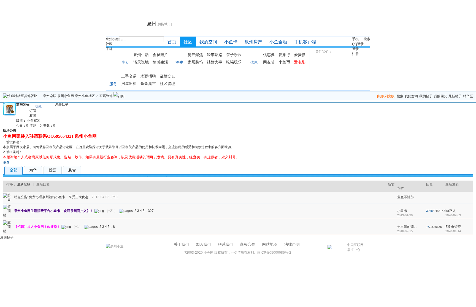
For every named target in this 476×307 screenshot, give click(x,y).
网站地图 (269, 244)
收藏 (38, 106)
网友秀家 (101, 179)
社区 (109, 44)
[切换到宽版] (386, 96)
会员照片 (160, 54)
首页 (171, 42)
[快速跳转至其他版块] (20, 95)
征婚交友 (167, 76)
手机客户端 (305, 42)
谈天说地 (141, 62)
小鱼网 (208, 253)
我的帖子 (425, 96)
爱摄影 (299, 54)
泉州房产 (253, 42)
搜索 (367, 39)
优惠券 (269, 54)
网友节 (269, 62)
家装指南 (44, 179)
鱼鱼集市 (148, 83)
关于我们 (181, 244)
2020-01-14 (453, 231)
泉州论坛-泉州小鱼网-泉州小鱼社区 (69, 96)
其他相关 (157, 179)
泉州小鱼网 (126, 24)
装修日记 (82, 179)
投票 (52, 170)
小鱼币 (284, 62)
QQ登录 (358, 44)
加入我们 (203, 244)
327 (151, 211)
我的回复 (440, 96)
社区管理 (167, 83)
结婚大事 (214, 62)
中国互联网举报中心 (355, 247)
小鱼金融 (278, 42)
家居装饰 (195, 62)
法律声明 (292, 244)
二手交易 (129, 76)
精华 (33, 170)
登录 (355, 49)
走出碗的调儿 (407, 227)
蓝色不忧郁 (405, 197)
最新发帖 (23, 184)
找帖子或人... (116, 40)
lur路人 (450, 211)
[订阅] (119, 96)
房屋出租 (129, 83)
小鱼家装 (33, 121)
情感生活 (160, 62)
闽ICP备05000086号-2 (274, 253)
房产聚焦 (195, 54)
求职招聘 (148, 76)
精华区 (468, 96)
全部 (13, 170)
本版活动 (25, 179)
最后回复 (43, 184)
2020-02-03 (453, 215)
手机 (109, 49)
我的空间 (208, 42)
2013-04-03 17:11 (105, 197)
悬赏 (72, 170)
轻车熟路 (214, 54)
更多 (6, 162)
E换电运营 (453, 227)
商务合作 (247, 244)
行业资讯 (120, 179)
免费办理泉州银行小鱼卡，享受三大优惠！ (60, 197)
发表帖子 (61, 105)
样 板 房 (139, 179)
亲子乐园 (234, 54)
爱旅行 (284, 54)
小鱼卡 (230, 42)
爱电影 (299, 62)
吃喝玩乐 (234, 62)
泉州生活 (141, 54)
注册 (355, 54)
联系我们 (225, 244)
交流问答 (63, 179)
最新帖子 (455, 96)
